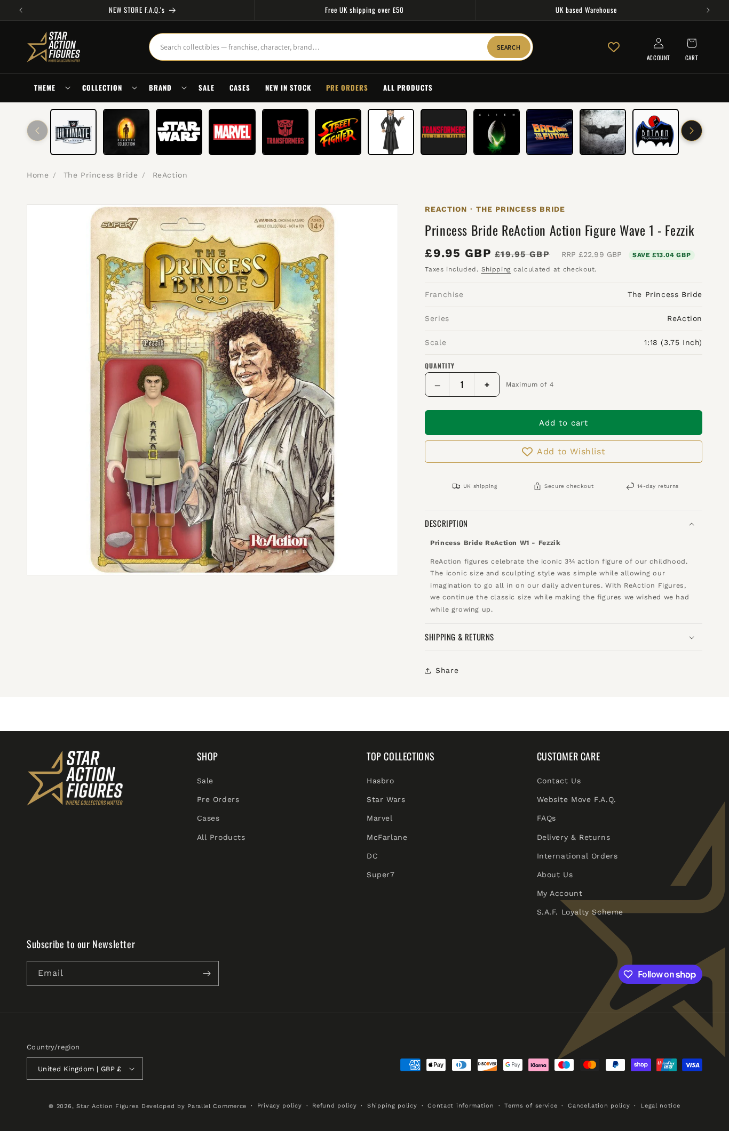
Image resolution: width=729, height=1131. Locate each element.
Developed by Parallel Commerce (194, 1106)
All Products (221, 837)
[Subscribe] (206, 973)
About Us (555, 874)
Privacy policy (279, 1105)
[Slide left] (37, 130)
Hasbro (380, 780)
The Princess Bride (101, 175)
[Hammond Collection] (126, 132)
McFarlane (387, 837)
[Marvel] (232, 132)
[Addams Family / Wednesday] (391, 132)
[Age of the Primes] (444, 132)
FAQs (546, 818)
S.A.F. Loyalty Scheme (580, 912)
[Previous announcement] (21, 10)
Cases (208, 818)
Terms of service (530, 1105)
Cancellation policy (599, 1105)
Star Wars (386, 799)
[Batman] (603, 132)
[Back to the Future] (549, 132)
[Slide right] (691, 130)
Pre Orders (218, 799)
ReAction (170, 175)
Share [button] (446, 670)
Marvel (380, 818)
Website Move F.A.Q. (576, 799)
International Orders (577, 856)
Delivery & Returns (574, 837)
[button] (51, 87)
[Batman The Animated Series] (655, 132)
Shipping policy (392, 1105)
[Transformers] (285, 132)
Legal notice (660, 1105)
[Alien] (496, 132)
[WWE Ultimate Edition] (73, 132)
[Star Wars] (179, 132)
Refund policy (334, 1105)
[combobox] (341, 47)
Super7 (381, 874)
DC (372, 856)
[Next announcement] (708, 10)
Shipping (496, 269)
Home (38, 175)
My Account (560, 893)
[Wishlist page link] (614, 47)
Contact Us (559, 780)
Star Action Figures (107, 1106)
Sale (205, 780)
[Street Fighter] (338, 132)
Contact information (460, 1105)
